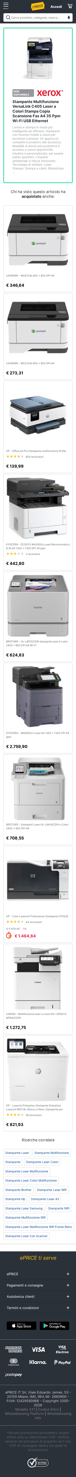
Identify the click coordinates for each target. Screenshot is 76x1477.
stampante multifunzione (51, 1153)
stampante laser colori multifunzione (31, 1180)
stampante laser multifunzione (26, 1171)
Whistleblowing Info (53, 1415)
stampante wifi (58, 1208)
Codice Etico (48, 1409)
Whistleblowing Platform (24, 1413)
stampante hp (15, 1199)
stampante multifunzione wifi (25, 1217)
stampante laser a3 (45, 1199)
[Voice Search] (69, 18)
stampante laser (17, 1153)
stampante (12, 1162)
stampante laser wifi (51, 1190)
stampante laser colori (42, 1162)
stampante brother (18, 1190)
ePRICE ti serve (38, 1258)
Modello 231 (25, 1409)
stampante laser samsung (24, 1208)
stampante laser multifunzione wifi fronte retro (38, 1227)
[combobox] (38, 17)
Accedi (56, 6)
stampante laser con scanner (26, 1236)
